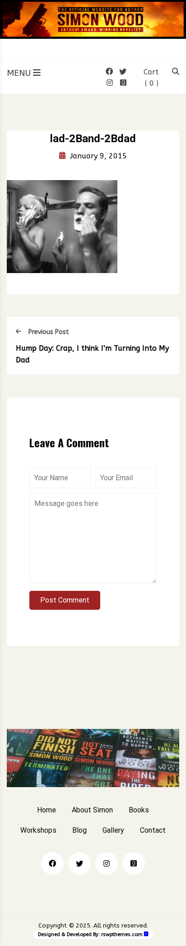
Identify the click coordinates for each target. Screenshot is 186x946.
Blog (79, 830)
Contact (153, 830)
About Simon (92, 810)
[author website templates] (146, 934)
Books (139, 810)
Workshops (38, 830)
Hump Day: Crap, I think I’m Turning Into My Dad (92, 354)
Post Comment (64, 600)
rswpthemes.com (122, 934)
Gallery (113, 830)
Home (46, 810)
